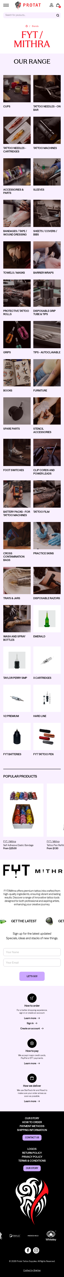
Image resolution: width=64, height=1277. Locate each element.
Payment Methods (32, 1126)
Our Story (32, 1118)
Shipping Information (32, 1130)
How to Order (32, 1122)
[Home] (27, 26)
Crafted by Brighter (32, 1270)
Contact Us (32, 1137)
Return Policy (32, 1152)
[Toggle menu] (6, 5)
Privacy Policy (32, 1156)
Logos (32, 1149)
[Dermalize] (10, 1236)
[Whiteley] (46, 1236)
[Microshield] (28, 1236)
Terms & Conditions (32, 1160)
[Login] (51, 5)
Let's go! (32, 976)
